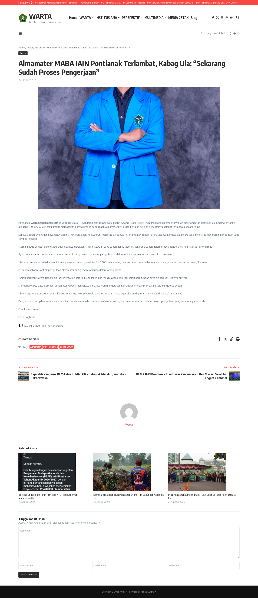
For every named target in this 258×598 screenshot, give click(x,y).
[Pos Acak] (229, 33)
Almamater (35, 346)
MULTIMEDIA (154, 17)
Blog (194, 17)
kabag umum (66, 346)
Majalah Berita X (148, 591)
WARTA (40, 16)
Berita (30, 47)
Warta (129, 424)
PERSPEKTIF (131, 17)
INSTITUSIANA (106, 17)
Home (73, 17)
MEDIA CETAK (178, 17)
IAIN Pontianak (50, 346)
